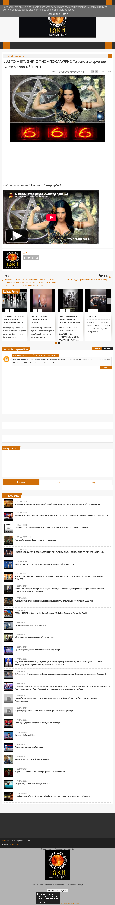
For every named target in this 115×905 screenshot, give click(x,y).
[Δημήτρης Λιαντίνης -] (8, 772)
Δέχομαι (63, 890)
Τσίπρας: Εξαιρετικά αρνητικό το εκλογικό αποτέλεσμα (37, 723)
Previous (3, 301)
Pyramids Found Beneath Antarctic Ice (31, 625)
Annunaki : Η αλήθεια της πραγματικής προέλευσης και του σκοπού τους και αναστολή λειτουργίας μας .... (59, 504)
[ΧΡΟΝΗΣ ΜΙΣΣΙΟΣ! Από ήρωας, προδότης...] (8, 759)
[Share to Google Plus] (24, 303)
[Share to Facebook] (16, 303)
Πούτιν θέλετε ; (95, 316)
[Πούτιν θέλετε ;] (98, 300)
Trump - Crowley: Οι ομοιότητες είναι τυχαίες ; (41, 319)
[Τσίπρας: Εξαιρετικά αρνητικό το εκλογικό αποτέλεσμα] (8, 723)
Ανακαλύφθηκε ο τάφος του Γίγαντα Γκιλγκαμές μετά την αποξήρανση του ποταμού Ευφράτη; (54, 601)
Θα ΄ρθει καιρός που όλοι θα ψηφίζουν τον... (33, 784)
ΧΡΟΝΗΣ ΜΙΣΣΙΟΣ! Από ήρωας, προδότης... (33, 759)
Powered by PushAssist (69, 904)
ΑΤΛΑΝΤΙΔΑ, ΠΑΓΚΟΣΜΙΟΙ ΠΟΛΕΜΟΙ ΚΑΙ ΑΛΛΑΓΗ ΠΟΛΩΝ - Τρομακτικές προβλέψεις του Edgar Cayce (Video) (61, 516)
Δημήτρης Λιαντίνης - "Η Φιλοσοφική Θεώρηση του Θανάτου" (40, 772)
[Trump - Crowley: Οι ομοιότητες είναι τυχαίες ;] (42, 300)
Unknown (17, 355)
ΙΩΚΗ (54, 72)
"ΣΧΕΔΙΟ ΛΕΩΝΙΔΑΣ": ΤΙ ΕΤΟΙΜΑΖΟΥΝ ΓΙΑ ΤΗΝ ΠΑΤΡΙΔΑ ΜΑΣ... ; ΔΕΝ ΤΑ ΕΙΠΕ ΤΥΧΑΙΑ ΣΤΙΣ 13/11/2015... (59, 552)
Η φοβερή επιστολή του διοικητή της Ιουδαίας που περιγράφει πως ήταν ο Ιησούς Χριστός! (52, 796)
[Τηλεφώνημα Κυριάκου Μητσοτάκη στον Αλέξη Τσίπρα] (8, 650)
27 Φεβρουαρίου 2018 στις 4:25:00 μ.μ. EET (40, 355)
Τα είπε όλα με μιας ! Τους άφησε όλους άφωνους (35, 540)
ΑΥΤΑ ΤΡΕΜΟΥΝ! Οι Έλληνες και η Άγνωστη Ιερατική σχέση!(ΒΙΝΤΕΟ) (44, 564)
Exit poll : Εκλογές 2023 (25, 735)
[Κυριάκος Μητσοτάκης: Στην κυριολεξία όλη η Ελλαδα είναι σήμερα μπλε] (8, 711)
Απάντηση (106, 368)
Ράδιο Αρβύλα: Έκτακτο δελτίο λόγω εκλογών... (35, 637)
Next (109, 301)
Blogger (97, 348)
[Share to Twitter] (20, 303)
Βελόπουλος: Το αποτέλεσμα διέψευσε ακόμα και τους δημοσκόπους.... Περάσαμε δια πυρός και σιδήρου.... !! (60, 674)
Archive (57, 483)
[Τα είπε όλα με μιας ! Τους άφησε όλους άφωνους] (8, 540)
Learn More (54, 14)
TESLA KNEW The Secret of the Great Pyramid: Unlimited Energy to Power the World (51, 613)
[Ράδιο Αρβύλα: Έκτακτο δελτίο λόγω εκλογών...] (8, 637)
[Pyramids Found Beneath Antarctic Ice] (8, 625)
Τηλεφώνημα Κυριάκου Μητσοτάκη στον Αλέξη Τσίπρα (37, 650)
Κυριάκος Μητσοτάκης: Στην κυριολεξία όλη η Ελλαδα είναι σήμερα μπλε (45, 711)
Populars (21, 482)
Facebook (25, 257)
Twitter (29, 257)
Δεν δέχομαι (53, 890)
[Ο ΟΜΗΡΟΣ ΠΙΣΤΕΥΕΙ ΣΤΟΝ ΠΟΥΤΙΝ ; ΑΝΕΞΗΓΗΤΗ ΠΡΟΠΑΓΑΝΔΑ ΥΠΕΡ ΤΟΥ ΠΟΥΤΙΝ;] (8, 528)
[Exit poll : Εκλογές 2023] (8, 735)
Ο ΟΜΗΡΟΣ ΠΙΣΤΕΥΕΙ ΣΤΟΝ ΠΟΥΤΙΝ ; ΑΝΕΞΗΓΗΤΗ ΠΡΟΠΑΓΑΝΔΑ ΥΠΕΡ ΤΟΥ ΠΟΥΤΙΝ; (51, 528)
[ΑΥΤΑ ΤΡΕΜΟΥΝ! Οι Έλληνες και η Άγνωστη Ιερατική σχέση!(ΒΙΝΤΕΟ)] (8, 564)
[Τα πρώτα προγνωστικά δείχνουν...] (8, 747)
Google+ (33, 257)
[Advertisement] (48, 164)
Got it (65, 14)
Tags (94, 483)
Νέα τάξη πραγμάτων (15, 56)
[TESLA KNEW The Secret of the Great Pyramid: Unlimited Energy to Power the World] (8, 613)
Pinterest (37, 257)
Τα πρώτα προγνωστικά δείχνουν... (29, 747)
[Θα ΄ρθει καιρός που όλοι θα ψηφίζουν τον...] (8, 784)
